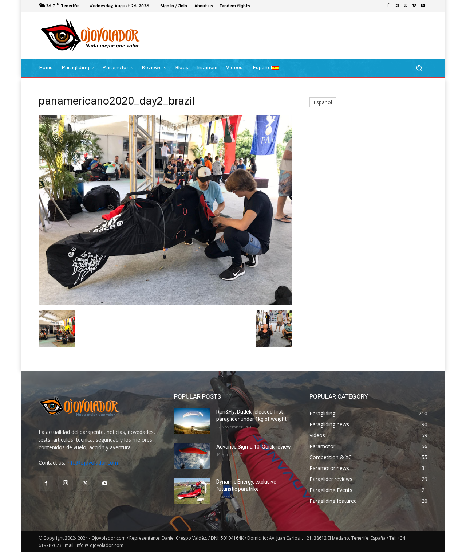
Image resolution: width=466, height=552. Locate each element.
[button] (418, 68)
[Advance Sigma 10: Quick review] (192, 456)
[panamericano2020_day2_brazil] (165, 303)
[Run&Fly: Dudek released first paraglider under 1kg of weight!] (192, 421)
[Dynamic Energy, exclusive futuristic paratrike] (192, 491)
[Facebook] (388, 5)
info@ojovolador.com (92, 462)
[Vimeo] (414, 5)
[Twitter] (405, 5)
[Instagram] (396, 5)
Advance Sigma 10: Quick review (253, 447)
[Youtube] (423, 5)
